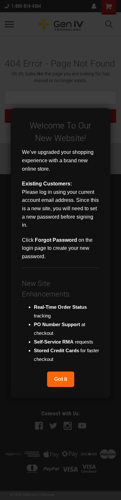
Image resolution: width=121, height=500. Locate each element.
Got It (60, 379)
